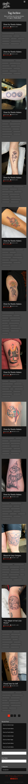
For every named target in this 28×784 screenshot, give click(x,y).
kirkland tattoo (6, 38)
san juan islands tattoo (17, 386)
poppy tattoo (5, 194)
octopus (22, 569)
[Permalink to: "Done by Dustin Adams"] (14, 94)
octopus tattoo (6, 572)
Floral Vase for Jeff (10, 684)
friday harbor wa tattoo (15, 63)
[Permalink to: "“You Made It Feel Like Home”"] (14, 601)
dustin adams (5, 63)
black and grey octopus (7, 564)
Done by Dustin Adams (12, 24)
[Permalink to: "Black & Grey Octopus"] (14, 538)
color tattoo (18, 60)
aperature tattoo (6, 121)
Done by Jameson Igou (8, 725)
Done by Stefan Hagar (8, 739)
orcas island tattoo (15, 126)
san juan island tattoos (7, 642)
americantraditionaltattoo (8, 60)
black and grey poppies (7, 186)
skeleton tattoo (14, 325)
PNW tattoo (5, 574)
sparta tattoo (5, 513)
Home (6, 775)
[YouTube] (15, 778)
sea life (22, 574)
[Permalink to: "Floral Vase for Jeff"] (14, 666)
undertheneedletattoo (15, 41)
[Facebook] (11, 778)
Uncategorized (8, 28)
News (15, 775)
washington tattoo (15, 43)
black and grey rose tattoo (8, 33)
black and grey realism (16, 503)
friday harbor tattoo (15, 634)
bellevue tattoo (6, 503)
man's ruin (13, 65)
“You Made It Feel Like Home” (12, 622)
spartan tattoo (13, 513)
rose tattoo (13, 38)
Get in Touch (14, 776)
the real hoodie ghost (7, 131)
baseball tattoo (19, 249)
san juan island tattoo (7, 68)
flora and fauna (13, 189)
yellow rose (5, 333)
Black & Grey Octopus (12, 555)
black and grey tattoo (16, 121)
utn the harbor (6, 43)
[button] (24, 1)
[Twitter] (13, 778)
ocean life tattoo (14, 569)
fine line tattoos (6, 634)
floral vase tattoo (6, 695)
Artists (11, 775)
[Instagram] (17, 778)
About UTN (20, 775)
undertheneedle (6, 41)
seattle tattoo (21, 38)
